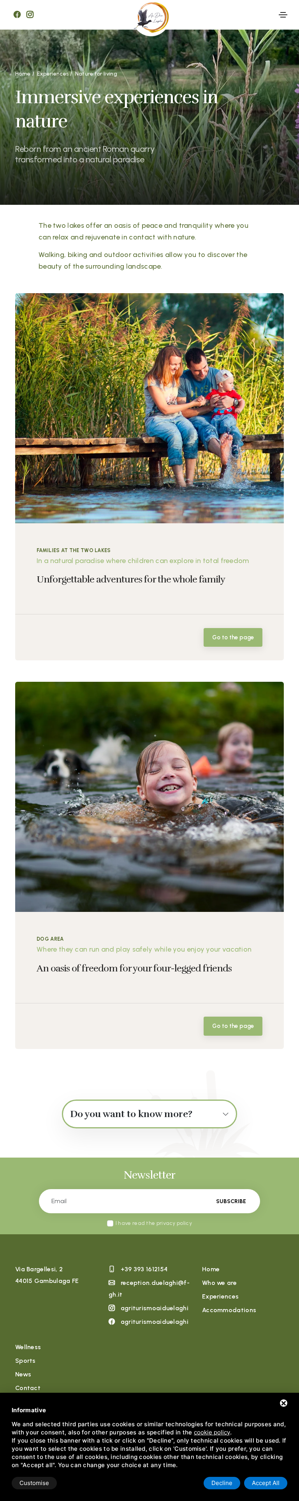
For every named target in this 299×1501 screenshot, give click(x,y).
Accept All (266, 1483)
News (23, 1374)
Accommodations (229, 1310)
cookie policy (212, 1432)
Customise (34, 1483)
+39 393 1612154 (144, 1269)
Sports (25, 1360)
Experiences (220, 1296)
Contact (27, 1388)
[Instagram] (30, 15)
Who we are (219, 1282)
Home (211, 1269)
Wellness (28, 1347)
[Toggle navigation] (283, 15)
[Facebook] (17, 15)
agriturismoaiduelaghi (154, 1308)
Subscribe (231, 1201)
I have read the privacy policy (154, 1223)
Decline (221, 1483)
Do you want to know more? (131, 1114)
